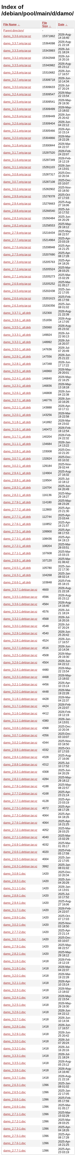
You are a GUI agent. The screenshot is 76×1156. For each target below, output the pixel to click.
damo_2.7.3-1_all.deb (17, 538)
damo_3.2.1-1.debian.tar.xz (20, 684)
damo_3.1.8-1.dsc (14, 968)
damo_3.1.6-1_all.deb (17, 429)
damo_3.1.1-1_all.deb (17, 443)
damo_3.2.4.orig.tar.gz (17, 94)
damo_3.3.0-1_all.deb (17, 349)
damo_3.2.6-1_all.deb (17, 393)
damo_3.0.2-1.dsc (14, 924)
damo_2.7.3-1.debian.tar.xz (20, 815)
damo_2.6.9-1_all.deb (17, 560)
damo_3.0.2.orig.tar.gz (17, 189)
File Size (45, 24)
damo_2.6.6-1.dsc (14, 1099)
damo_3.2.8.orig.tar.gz (17, 72)
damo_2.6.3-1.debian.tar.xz (20, 866)
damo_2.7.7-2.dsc (14, 932)
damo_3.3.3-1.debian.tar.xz (20, 611)
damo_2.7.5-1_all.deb (17, 531)
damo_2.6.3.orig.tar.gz (17, 305)
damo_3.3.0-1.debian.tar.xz (20, 626)
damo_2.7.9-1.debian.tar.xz (20, 786)
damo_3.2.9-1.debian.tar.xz (20, 633)
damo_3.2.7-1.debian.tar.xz (20, 648)
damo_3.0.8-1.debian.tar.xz (20, 728)
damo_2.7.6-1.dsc (14, 1143)
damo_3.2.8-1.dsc (14, 1026)
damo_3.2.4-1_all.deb (17, 378)
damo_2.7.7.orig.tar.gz (17, 240)
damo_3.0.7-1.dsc (14, 939)
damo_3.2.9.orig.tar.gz (17, 116)
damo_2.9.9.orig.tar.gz (17, 196)
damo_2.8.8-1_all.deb (17, 480)
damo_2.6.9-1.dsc (14, 1106)
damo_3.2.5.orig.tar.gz (17, 101)
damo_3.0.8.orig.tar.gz (17, 174)
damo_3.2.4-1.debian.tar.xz (20, 669)
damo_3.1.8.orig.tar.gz (17, 145)
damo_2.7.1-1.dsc (14, 1114)
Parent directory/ (13, 30)
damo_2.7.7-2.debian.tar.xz (20, 793)
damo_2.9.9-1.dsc (14, 917)
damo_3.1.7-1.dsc (14, 910)
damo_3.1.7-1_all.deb (17, 436)
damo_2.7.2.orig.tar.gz (17, 269)
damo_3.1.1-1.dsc (14, 888)
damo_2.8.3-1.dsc (14, 881)
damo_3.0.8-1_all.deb (17, 451)
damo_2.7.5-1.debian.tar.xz (20, 808)
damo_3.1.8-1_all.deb (17, 422)
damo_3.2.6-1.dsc (14, 1012)
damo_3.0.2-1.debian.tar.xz (20, 742)
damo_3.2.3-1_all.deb (17, 385)
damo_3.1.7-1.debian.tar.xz (20, 706)
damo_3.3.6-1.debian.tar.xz (20, 604)
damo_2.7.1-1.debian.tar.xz (20, 837)
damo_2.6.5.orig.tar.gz (17, 290)
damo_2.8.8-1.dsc (14, 895)
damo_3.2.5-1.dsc (14, 1004)
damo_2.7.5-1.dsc (14, 1135)
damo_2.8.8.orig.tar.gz (17, 210)
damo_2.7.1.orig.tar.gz (17, 276)
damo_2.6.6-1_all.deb (17, 582)
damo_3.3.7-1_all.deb (17, 312)
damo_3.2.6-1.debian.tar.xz (20, 662)
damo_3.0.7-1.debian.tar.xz (20, 735)
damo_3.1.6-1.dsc (14, 961)
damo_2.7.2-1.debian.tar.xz (20, 829)
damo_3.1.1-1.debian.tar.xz (20, 720)
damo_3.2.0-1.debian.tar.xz (20, 691)
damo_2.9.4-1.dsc (14, 902)
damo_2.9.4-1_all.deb (17, 473)
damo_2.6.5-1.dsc (14, 1092)
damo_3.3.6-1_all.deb (17, 320)
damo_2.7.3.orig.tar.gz (17, 261)
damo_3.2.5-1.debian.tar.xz (20, 655)
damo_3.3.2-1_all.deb (17, 342)
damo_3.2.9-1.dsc (14, 1034)
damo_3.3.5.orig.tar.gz (17, 65)
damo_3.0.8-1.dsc (14, 873)
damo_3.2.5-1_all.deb (17, 371)
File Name (10, 24)
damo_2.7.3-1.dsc (14, 1128)
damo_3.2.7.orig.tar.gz (17, 79)
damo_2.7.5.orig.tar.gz (17, 254)
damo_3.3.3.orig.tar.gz (17, 50)
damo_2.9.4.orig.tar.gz (17, 203)
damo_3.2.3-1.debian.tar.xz (20, 677)
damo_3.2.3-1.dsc (14, 990)
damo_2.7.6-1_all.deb (17, 524)
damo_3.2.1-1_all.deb (17, 407)
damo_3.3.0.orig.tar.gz (17, 87)
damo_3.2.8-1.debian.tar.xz (20, 640)
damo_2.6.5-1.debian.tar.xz (20, 859)
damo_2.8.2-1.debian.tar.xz (20, 779)
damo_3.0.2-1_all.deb (17, 465)
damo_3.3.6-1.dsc (14, 1070)
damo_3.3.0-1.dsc (14, 1041)
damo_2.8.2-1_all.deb (17, 495)
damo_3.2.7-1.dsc (14, 1019)
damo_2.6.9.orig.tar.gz (17, 283)
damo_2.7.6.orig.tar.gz (17, 247)
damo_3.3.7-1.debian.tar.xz (20, 589)
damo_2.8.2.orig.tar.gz (17, 225)
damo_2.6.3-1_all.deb (17, 575)
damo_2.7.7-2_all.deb (17, 509)
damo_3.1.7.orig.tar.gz (17, 152)
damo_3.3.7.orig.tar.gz (17, 43)
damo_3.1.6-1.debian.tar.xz (20, 713)
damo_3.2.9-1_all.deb (17, 356)
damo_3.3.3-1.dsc (14, 1055)
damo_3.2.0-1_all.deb (17, 414)
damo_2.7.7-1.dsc (14, 1150)
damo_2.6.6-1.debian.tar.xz (20, 851)
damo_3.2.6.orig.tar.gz (17, 123)
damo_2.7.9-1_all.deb (17, 502)
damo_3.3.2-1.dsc (14, 1048)
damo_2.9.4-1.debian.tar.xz (20, 757)
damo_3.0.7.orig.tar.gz (17, 181)
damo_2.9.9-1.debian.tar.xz (20, 749)
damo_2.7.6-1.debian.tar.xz (20, 822)
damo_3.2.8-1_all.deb (17, 363)
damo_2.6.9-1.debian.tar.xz (20, 844)
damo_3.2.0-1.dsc (14, 975)
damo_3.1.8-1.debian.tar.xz (20, 698)
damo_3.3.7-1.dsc (14, 1077)
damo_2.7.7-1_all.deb (17, 516)
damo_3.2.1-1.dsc (14, 982)
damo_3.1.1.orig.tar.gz (17, 167)
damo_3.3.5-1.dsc (14, 1063)
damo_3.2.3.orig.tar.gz (17, 109)
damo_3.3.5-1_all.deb (17, 327)
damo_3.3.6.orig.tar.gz (17, 36)
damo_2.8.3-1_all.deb (17, 487)
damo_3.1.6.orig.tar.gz (17, 159)
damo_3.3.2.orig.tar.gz (17, 57)
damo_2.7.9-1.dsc (14, 946)
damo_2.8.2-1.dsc (14, 953)
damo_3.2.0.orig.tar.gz (17, 138)
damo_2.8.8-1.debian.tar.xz (20, 764)
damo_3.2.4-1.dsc (14, 997)
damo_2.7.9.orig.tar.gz (17, 232)
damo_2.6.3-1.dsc (14, 1085)
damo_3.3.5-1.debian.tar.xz (20, 596)
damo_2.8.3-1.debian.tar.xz (20, 771)
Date (61, 24)
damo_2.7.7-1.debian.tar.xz (20, 800)
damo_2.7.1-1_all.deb (17, 553)
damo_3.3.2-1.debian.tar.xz (20, 618)
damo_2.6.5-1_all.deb (17, 567)
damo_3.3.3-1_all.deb (17, 334)
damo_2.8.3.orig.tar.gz (17, 218)
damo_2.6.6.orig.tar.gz (17, 298)
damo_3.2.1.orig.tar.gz (17, 130)
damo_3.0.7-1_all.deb (17, 458)
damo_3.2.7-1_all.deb (17, 400)
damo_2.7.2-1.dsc (14, 1121)
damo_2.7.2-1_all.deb (17, 545)
